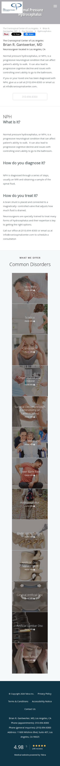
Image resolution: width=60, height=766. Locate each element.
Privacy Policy (44, 693)
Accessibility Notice (42, 701)
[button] (55, 6)
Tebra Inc (29, 693)
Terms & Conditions (18, 701)
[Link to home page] (15, 7)
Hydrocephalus (44, 31)
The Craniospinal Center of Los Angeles (20, 28)
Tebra (43, 754)
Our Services (27, 31)
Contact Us (30, 709)
